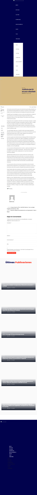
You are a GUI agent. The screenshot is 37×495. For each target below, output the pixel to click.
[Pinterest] (35, 456)
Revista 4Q (4, 287)
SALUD (17, 29)
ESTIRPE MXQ (18, 19)
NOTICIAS (17, 9)
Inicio (17, 5)
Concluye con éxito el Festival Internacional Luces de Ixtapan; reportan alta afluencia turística (18, 309)
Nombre (8, 235)
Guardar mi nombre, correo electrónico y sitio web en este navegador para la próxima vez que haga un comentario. (20, 250)
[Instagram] (33, 458)
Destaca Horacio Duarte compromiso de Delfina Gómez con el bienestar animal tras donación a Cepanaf (18, 358)
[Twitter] (33, 456)
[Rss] (35, 458)
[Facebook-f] (32, 456)
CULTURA (17, 14)
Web (7, 244)
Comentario (9, 222)
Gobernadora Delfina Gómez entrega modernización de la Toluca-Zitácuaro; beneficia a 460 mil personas (17, 382)
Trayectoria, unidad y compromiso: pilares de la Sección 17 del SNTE (17, 285)
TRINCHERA (18, 38)
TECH (17, 34)
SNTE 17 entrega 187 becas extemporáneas (13, 334)
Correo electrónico (10, 239)
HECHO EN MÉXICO (19, 24)
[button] (18, 42)
